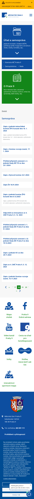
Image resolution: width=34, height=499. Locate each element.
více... (30, 6)
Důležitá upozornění (12, 3)
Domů (4, 111)
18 (19, 287)
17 (15, 287)
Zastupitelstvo (10, 66)
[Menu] (31, 15)
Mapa (9, 314)
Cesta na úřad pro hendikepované (25, 338)
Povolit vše (16, 495)
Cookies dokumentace (9, 478)
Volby (9, 359)
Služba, (25, 359)
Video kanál (9, 335)
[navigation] (17, 41)
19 (22, 287)
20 (26, 287)
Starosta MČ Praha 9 (13, 62)
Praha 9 (25, 314)
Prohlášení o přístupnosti (15, 434)
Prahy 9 (9, 338)
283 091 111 (20, 428)
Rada (21, 66)
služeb (9, 317)
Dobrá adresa (25, 317)
